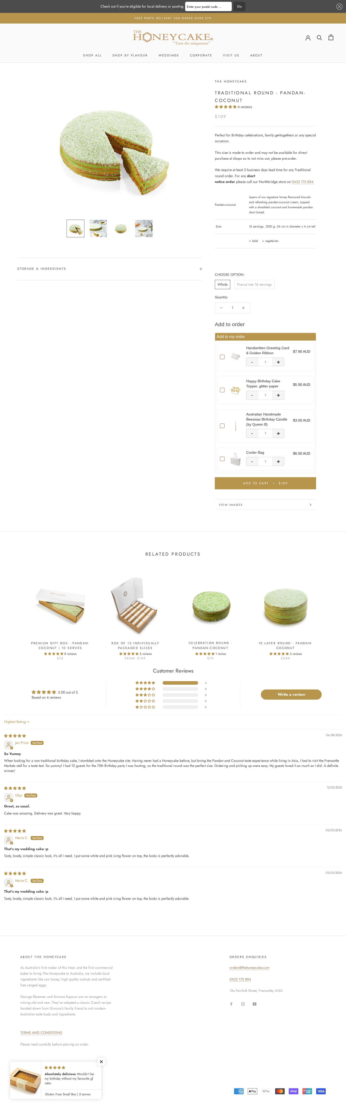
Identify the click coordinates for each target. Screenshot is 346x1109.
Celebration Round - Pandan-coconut (211, 645)
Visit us (231, 55)
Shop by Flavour (130, 55)
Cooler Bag (255, 452)
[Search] (319, 37)
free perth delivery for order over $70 (173, 18)
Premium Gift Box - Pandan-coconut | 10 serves (60, 646)
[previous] (16, 612)
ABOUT (256, 55)
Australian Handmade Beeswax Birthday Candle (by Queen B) (266, 419)
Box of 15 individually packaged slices (135, 646)
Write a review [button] (291, 694)
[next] (330, 612)
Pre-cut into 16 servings (254, 284)
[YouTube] (254, 1004)
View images (231, 505)
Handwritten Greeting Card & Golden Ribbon (267, 350)
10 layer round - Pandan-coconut (286, 646)
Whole (222, 284)
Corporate (201, 55)
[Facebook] (231, 1004)
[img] (15, 735)
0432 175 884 (303, 181)
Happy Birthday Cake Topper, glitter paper (263, 383)
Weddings (169, 55)
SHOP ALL (92, 55)
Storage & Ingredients (41, 268)
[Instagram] (243, 1004)
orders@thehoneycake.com (249, 967)
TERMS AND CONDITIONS (41, 1032)
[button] (338, 6)
